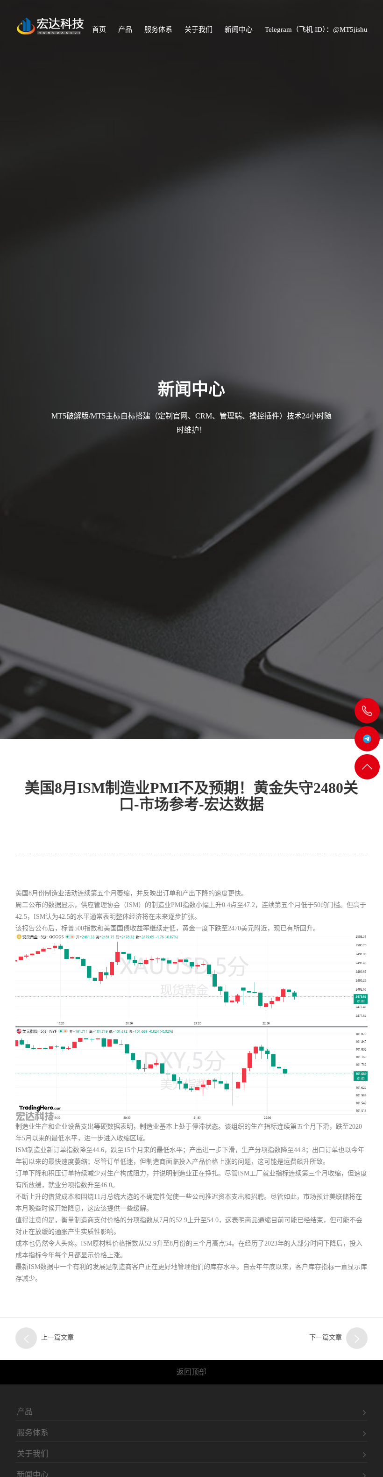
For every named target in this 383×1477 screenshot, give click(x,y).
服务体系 (158, 29)
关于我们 (198, 29)
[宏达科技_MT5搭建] (49, 25)
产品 (125, 29)
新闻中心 (239, 29)
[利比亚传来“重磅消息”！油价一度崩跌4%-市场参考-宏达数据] (26, 1338)
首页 (99, 29)
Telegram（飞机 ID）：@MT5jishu (316, 29)
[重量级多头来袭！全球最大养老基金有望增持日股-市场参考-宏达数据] (357, 1338)
